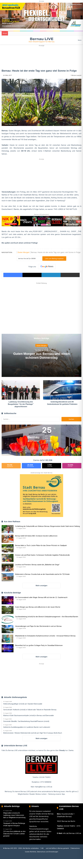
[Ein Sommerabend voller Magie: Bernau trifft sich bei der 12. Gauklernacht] (8, 600)
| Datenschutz (75, 848)
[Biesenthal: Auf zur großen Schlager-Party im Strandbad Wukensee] (8, 648)
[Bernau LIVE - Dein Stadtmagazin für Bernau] (41, 40)
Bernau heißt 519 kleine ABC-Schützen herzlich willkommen (36, 536)
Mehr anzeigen (41, 585)
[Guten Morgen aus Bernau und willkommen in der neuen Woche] (8, 610)
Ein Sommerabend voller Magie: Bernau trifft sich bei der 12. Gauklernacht (41, 597)
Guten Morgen (23, 252)
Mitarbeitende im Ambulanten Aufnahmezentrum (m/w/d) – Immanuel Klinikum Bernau (45, 636)
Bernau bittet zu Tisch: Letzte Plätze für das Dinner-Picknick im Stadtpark (41, 545)
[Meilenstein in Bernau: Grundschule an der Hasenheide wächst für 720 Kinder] (8, 577)
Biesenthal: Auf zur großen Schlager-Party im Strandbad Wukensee (39, 645)
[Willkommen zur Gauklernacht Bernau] (41, 57)
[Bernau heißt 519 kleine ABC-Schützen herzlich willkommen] (8, 539)
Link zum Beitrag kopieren (54, 258)
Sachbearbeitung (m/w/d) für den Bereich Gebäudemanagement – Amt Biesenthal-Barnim (46, 616)
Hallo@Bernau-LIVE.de (43, 787)
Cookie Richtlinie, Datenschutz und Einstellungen (41, 852)
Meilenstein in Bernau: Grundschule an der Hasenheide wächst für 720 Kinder (42, 574)
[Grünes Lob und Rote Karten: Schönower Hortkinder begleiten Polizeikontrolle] (8, 558)
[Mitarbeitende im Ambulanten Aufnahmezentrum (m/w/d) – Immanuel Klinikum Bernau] (8, 639)
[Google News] (47, 266)
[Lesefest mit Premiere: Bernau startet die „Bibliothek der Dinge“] (8, 567)
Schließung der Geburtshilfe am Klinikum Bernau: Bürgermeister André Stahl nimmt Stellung (47, 526)
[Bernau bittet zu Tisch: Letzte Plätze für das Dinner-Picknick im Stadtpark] (8, 548)
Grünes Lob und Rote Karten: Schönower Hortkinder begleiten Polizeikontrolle (42, 555)
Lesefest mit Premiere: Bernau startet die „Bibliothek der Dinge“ (37, 565)
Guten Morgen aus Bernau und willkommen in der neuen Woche (37, 607)
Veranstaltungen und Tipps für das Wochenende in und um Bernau (38, 626)
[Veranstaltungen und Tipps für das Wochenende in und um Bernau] (8, 629)
